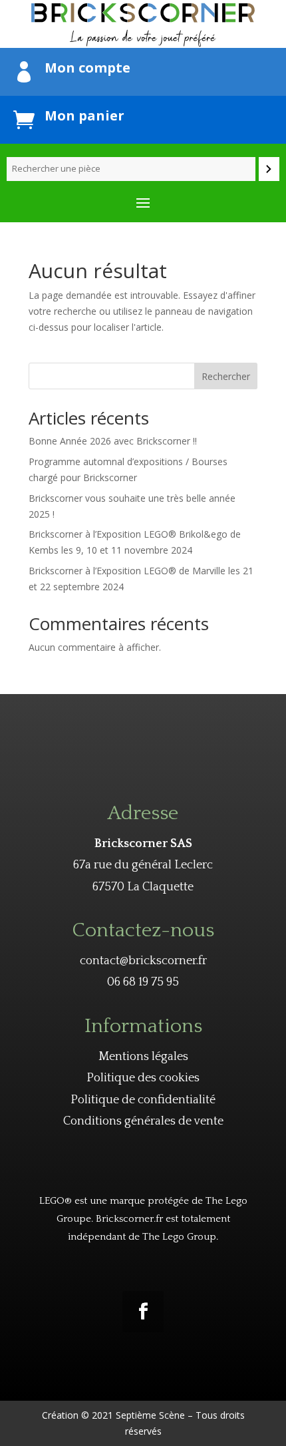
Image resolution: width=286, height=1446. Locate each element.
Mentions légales (143, 1056)
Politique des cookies (143, 1078)
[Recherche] (269, 169)
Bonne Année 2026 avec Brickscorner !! (113, 441)
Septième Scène (150, 1415)
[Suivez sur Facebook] (143, 1311)
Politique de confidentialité (143, 1100)
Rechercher (226, 376)
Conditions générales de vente (143, 1121)
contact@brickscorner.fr (143, 961)
